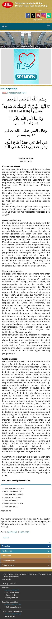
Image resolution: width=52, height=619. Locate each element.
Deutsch (40, 10)
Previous (5, 66)
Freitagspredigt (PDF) (17, 92)
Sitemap (48, 19)
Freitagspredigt (8, 565)
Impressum (38, 19)
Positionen (6, 556)
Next (47, 66)
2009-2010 (24, 532)
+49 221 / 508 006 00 (12, 613)
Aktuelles (6, 546)
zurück (6, 537)
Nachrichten (7, 551)
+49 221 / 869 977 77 (12, 604)
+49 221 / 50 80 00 (11, 590)
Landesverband (9, 560)
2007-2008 (12, 532)
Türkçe (49, 10)
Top (49, 542)
